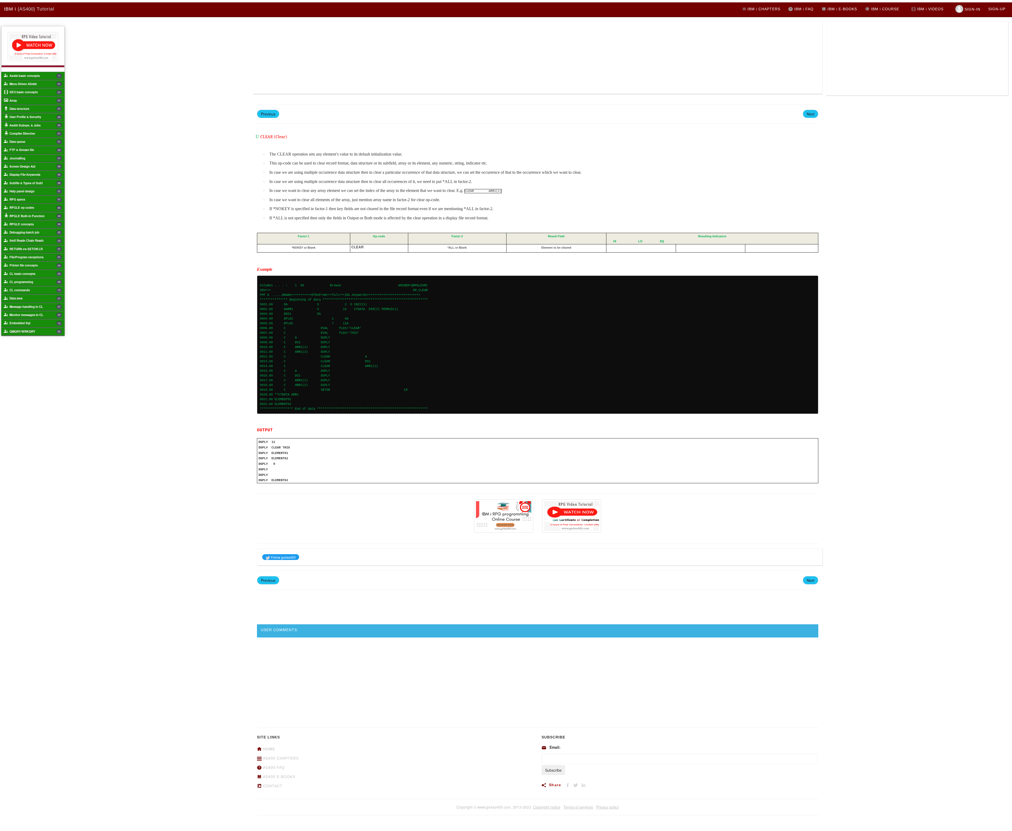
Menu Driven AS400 (34, 84)
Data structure (34, 109)
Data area (34, 298)
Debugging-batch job (34, 232)
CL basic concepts (34, 274)
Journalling (34, 158)
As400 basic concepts (34, 76)
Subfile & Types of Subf (34, 183)
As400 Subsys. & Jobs (34, 125)
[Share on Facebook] (569, 784)
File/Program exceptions (34, 257)
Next (810, 114)
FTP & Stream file (34, 150)
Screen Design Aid (34, 166)
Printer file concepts (34, 265)
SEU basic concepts (34, 92)
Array (34, 100)
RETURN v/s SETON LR (34, 249)
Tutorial (29, 9)
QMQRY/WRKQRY (34, 331)
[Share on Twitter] (577, 784)
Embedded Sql (34, 323)
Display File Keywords (34, 174)
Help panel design (34, 191)
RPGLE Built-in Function (34, 216)
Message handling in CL (34, 307)
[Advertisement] (395, 57)
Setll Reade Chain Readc (34, 240)
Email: (555, 747)
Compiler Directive (34, 133)
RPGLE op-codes (34, 207)
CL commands (34, 290)
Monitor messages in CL (34, 315)
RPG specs (34, 199)
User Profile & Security (34, 117)
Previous (268, 114)
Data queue (34, 141)
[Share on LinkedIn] (584, 784)
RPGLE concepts (34, 224)
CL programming (34, 282)
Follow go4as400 (283, 557)
